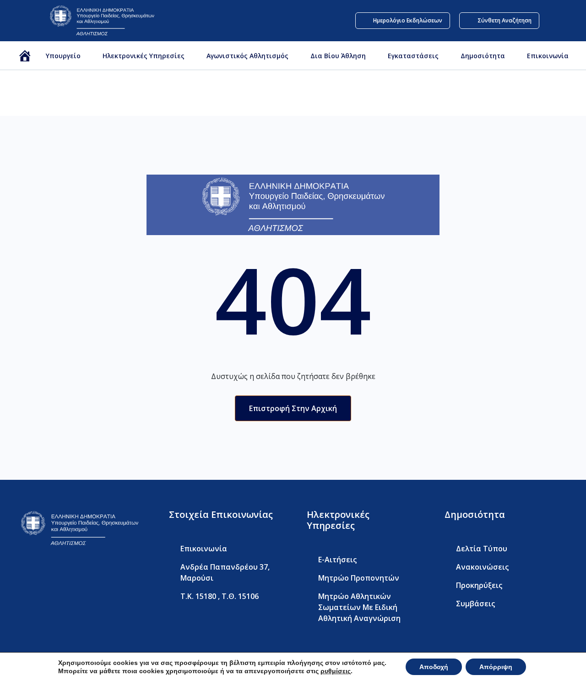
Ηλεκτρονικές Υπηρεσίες (143, 55)
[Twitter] (42, 576)
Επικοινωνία (548, 55)
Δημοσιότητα (483, 55)
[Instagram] (81, 576)
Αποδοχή (433, 666)
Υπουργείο (63, 55)
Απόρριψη (495, 666)
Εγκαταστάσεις (413, 55)
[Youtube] (62, 576)
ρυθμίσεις (335, 671)
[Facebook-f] (22, 576)
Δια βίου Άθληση (338, 55)
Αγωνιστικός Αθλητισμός (247, 55)
